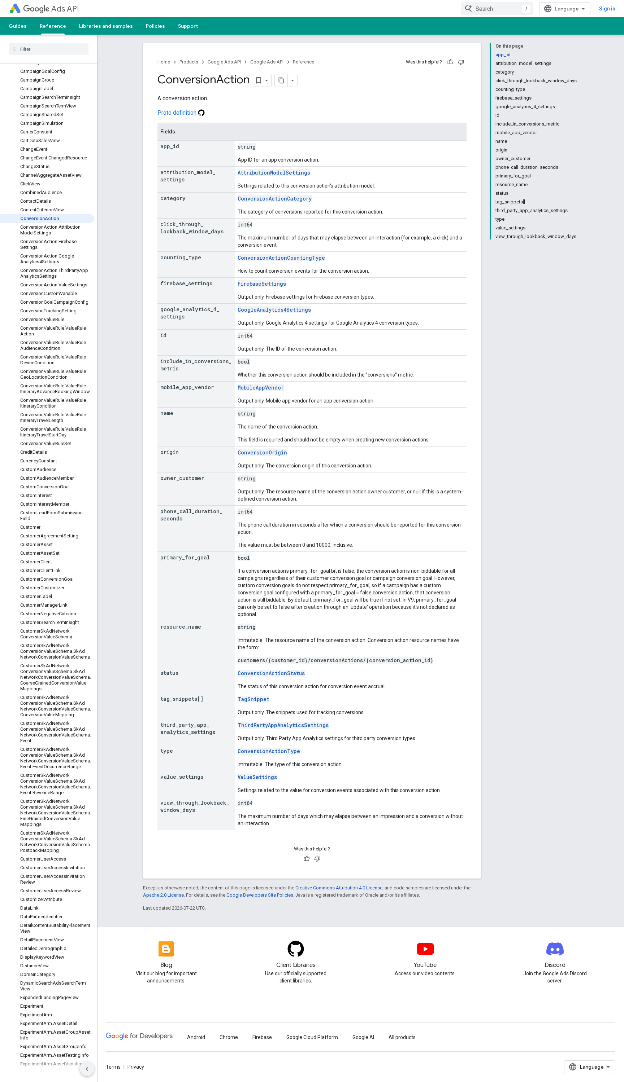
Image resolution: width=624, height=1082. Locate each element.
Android (196, 1037)
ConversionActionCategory (275, 198)
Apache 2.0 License (163, 895)
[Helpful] (450, 62)
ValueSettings (257, 777)
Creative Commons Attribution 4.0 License (338, 887)
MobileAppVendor (261, 387)
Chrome (229, 1037)
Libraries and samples (106, 26)
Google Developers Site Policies (259, 895)
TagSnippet (253, 699)
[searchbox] (48, 49)
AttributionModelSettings (274, 172)
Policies (155, 26)
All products (402, 1037)
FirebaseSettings (262, 283)
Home (163, 62)
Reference (53, 26)
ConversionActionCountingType (281, 257)
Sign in (607, 9)
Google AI (363, 1037)
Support (188, 26)
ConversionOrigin (262, 452)
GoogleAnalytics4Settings (274, 309)
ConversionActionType (269, 751)
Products (188, 62)
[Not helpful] (461, 62)
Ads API (65, 9)
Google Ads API (224, 62)
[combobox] (497, 8)
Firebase (262, 1037)
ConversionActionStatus (271, 673)
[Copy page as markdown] (281, 80)
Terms (113, 1067)
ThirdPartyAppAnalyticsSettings (283, 725)
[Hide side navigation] (87, 1069)
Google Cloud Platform (312, 1037)
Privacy (135, 1067)
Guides (18, 26)
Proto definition (177, 112)
